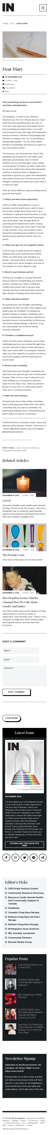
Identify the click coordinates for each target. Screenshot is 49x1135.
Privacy (23, 1121)
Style (4, 1125)
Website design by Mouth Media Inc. (15, 1129)
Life (12, 23)
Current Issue (33, 1121)
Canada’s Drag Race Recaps (23, 912)
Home (5, 23)
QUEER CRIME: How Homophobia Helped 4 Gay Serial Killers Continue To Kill (31, 1013)
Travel (42, 1123)
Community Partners (20, 937)
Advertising (20, 1125)
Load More (11, 718)
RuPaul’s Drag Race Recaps (23, 924)
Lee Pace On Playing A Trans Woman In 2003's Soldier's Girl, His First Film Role (30, 1028)
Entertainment (32, 1123)
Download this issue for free (24, 844)
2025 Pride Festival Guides (23, 888)
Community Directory (12, 1123)
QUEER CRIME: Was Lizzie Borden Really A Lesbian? (30, 982)
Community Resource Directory (26, 893)
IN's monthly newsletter (21, 933)
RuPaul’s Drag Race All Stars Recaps (24, 918)
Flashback (13, 908)
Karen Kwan (9, 84)
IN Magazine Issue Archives (23, 929)
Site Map (15, 1121)
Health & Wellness (31, 448)
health (18, 448)
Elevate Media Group (20, 942)
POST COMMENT (16, 692)
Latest (8, 81)
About (10, 1125)
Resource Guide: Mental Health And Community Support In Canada (25, 900)
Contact (29, 1125)
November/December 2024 (14, 450)
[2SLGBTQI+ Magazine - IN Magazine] (8, 7)
